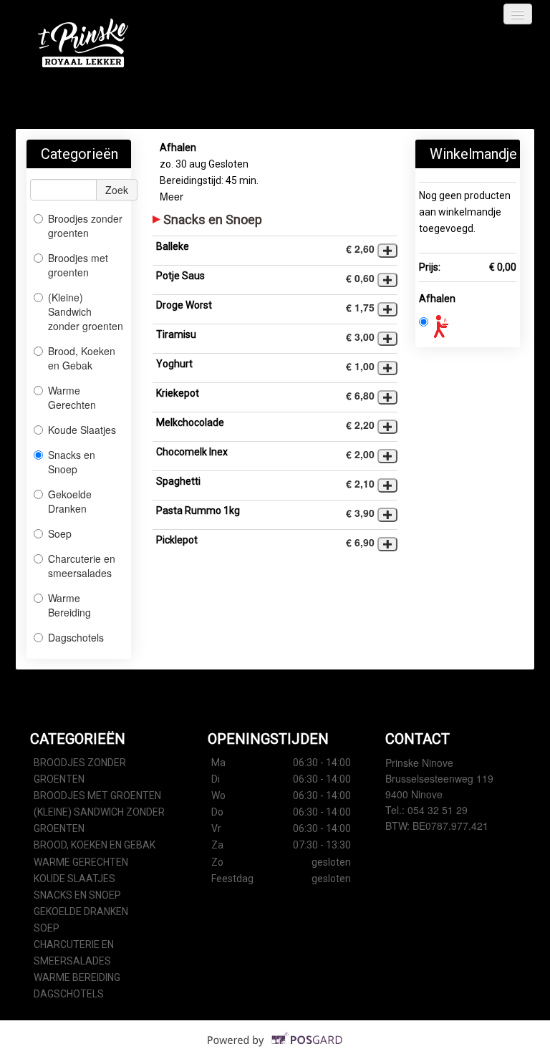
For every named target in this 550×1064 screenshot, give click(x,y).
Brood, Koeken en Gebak (81, 358)
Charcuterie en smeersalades (81, 565)
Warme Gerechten (72, 397)
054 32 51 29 (437, 810)
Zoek (116, 190)
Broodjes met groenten (78, 265)
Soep (60, 533)
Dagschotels (76, 637)
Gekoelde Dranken (70, 501)
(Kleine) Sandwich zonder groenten (85, 311)
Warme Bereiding (69, 605)
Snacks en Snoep (71, 462)
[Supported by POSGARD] (275, 1050)
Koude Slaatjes (82, 429)
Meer (171, 196)
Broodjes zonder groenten (85, 225)
